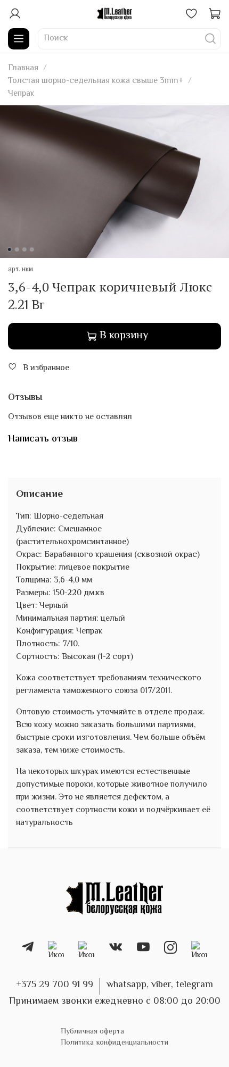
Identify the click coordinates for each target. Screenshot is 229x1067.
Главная (23, 68)
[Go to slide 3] (24, 249)
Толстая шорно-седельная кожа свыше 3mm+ (95, 81)
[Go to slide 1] (9, 249)
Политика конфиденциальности (114, 1043)
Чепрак (21, 94)
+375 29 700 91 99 (54, 985)
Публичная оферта (92, 1032)
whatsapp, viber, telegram (160, 985)
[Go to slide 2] (17, 249)
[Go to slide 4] (32, 249)
